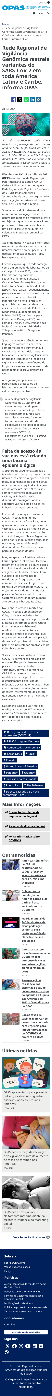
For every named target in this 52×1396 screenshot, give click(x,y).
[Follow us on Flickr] (41, 1346)
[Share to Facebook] (13, 99)
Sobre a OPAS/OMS (14, 1262)
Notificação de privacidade (18, 1303)
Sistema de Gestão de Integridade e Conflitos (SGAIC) (23, 1297)
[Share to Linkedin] (32, 99)
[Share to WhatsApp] (26, 99)
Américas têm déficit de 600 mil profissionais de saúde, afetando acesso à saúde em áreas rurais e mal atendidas (35, 871)
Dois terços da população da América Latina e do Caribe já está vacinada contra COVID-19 (35, 900)
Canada (10, 760)
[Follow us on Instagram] (21, 1346)
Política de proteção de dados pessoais (25, 1307)
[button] (38, 99)
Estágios (9, 1271)
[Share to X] (19, 99)
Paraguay (11, 772)
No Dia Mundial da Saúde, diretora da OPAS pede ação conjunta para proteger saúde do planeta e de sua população (33, 929)
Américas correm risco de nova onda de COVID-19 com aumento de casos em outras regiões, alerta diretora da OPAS (36, 960)
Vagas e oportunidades (17, 1266)
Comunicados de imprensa (23, 747)
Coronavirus (14, 753)
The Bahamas (35, 785)
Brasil (31, 753)
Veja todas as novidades (29, 1237)
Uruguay (29, 772)
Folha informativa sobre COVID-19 (24, 838)
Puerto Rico (13, 785)
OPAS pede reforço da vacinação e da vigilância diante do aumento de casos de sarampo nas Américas (26, 1158)
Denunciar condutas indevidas (26, 1332)
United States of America (21, 766)
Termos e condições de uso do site (23, 1311)
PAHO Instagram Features (23, 741)
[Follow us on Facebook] (14, 1346)
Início (5, 24)
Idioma (42, 2)
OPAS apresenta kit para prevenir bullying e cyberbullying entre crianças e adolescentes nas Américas (25, 1098)
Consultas (9, 1324)
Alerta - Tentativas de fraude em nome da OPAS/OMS (25, 1285)
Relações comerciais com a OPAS (22, 1291)
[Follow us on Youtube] (27, 1346)
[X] (7, 1346)
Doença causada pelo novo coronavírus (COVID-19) (21, 733)
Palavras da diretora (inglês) (27, 826)
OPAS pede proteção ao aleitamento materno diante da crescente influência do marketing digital (26, 1218)
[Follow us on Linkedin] (35, 1346)
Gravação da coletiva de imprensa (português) (24, 814)
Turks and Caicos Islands (21, 779)
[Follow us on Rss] (7, 1352)
